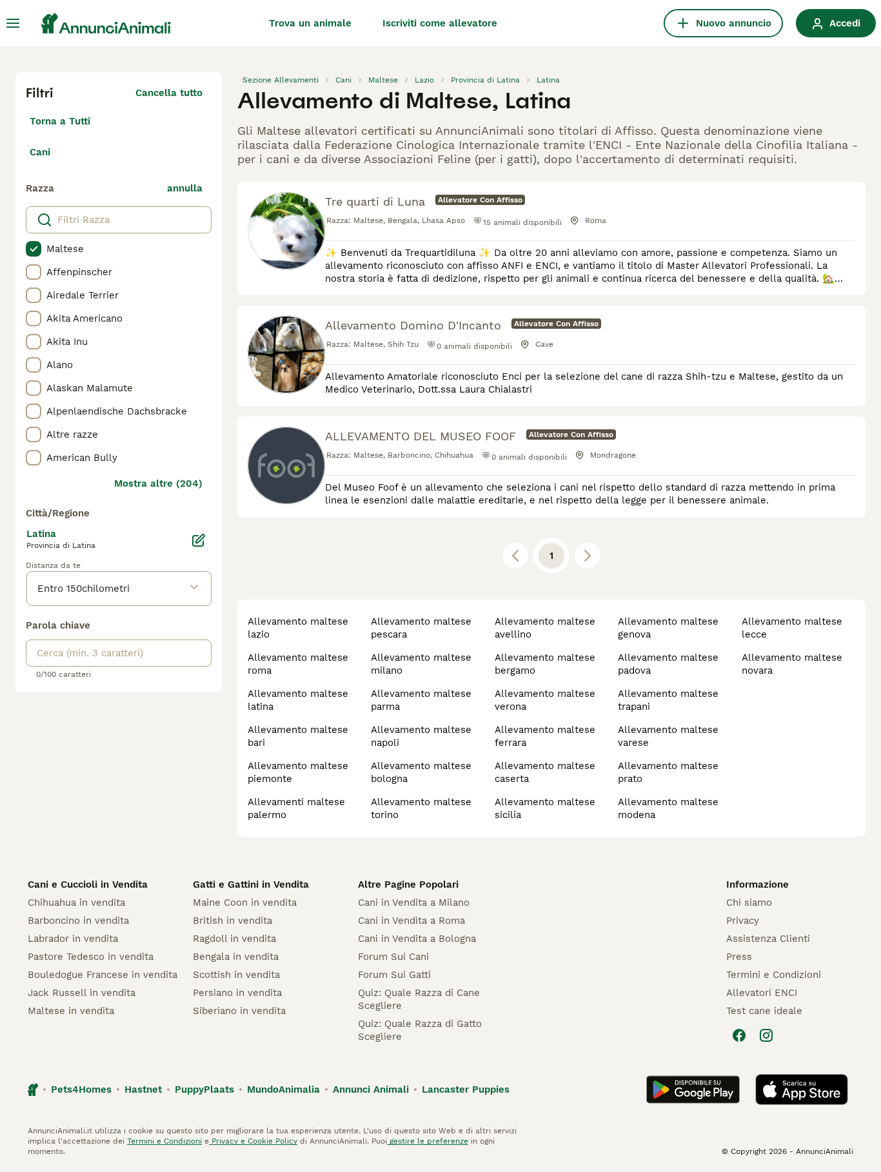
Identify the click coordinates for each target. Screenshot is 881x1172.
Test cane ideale (764, 1011)
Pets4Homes (81, 1089)
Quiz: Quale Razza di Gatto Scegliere (420, 1030)
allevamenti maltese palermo (296, 808)
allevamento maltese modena (668, 808)
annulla (185, 188)
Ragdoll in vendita (234, 938)
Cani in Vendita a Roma (411, 920)
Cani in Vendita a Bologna (417, 938)
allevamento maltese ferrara (545, 736)
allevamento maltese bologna (421, 772)
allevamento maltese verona (545, 700)
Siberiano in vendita (239, 1011)
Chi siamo (749, 902)
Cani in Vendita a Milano (414, 902)
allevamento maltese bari (298, 736)
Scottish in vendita (236, 975)
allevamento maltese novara (792, 664)
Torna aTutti (60, 121)
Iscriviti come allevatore (439, 23)
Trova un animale (310, 23)
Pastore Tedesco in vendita (90, 956)
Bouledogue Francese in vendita (102, 975)
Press (739, 956)
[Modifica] (199, 540)
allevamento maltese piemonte (298, 772)
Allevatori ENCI (761, 993)
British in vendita (232, 920)
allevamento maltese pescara (421, 628)
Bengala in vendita (236, 956)
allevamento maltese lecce (792, 628)
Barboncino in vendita (78, 920)
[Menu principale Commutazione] (13, 23)
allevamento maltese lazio (298, 628)
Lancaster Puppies (466, 1089)
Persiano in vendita (237, 993)
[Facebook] (739, 1035)
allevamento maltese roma (298, 664)
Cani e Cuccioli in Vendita (88, 884)
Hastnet (143, 1089)
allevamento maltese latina (298, 700)
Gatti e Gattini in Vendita (251, 884)
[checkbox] (33, 249)
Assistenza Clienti (768, 938)
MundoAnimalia (283, 1089)
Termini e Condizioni (773, 975)
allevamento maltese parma (421, 700)
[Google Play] (693, 1089)
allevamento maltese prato (668, 772)
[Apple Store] (801, 1089)
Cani (40, 152)
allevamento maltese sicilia (545, 808)
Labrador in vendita (73, 938)
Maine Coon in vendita (245, 902)
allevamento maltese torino (421, 808)
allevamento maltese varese (668, 736)
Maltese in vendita (71, 1011)
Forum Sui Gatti (394, 975)
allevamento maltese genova (668, 628)
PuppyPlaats (204, 1089)
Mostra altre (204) (158, 483)
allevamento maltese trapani (668, 700)
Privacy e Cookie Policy (253, 1141)
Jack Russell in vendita (81, 993)
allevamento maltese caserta (545, 772)
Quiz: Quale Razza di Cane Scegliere (419, 999)
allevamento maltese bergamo (545, 664)
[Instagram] (766, 1035)
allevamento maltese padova (668, 664)
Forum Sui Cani (393, 956)
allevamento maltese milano (421, 664)
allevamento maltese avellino (545, 628)
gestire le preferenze (427, 1141)
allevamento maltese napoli (421, 736)
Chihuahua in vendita (76, 902)
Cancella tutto (169, 93)
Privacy (742, 920)
